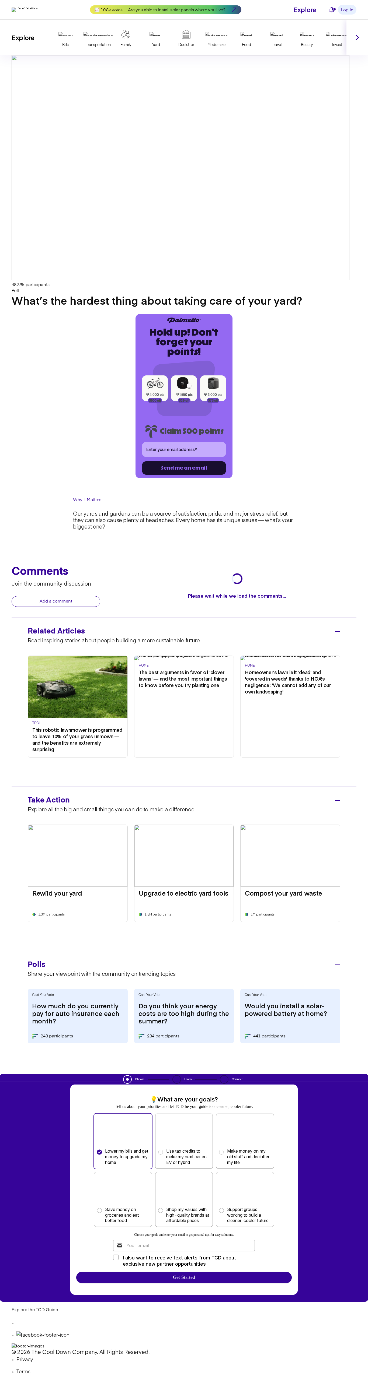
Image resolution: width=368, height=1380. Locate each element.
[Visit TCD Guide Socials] (22, 1323)
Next (357, 37)
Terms (23, 1372)
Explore (304, 9)
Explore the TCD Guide (35, 1310)
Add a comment (56, 601)
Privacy (24, 1359)
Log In (347, 10)
